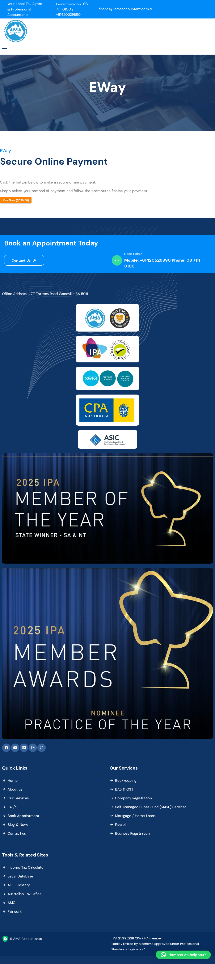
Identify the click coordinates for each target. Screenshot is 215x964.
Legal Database (20, 876)
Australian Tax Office (25, 894)
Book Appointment (23, 815)
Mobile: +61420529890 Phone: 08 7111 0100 (162, 263)
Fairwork (15, 911)
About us (15, 789)
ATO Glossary (19, 885)
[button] (183, 955)
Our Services (18, 798)
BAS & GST (124, 789)
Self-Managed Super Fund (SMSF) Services (150, 807)
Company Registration (133, 798)
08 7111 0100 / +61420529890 (72, 9)
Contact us (17, 833)
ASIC (11, 902)
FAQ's (12, 807)
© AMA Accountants (26, 938)
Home (13, 780)
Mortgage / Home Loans (135, 815)
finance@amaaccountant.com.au (126, 9)
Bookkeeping (125, 780)
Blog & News (18, 824)
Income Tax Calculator (26, 867)
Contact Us (21, 260)
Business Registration (132, 833)
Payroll (120, 824)
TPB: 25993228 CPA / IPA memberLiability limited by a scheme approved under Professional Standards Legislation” (155, 943)
